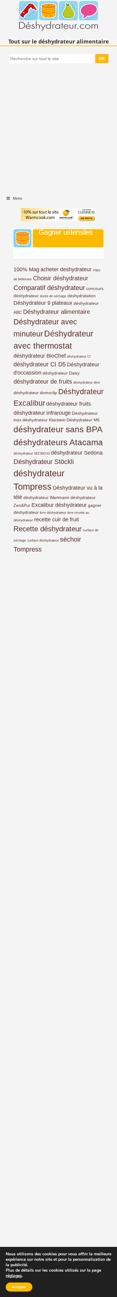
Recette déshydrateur (48, 529)
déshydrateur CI (79, 356)
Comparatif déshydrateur (49, 287)
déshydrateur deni (86, 382)
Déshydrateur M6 (83, 419)
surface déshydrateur (43, 540)
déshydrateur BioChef (40, 356)
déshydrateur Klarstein (43, 419)
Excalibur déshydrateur (59, 505)
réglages (14, 1276)
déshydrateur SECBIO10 (32, 453)
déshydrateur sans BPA (58, 429)
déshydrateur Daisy (61, 373)
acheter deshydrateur (66, 269)
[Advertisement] (58, 127)
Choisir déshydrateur (60, 278)
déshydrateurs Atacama (58, 442)
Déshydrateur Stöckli (44, 461)
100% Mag (26, 269)
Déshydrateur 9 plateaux (43, 303)
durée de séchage (53, 296)
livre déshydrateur (53, 512)
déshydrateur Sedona (77, 453)
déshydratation (82, 295)
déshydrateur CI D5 (40, 364)
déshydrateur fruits (68, 404)
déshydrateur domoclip (35, 392)
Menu (17, 198)
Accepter (19, 1287)
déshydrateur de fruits (43, 381)
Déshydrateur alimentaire (56, 311)
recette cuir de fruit (56, 520)
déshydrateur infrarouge (42, 413)
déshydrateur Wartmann (46, 497)
